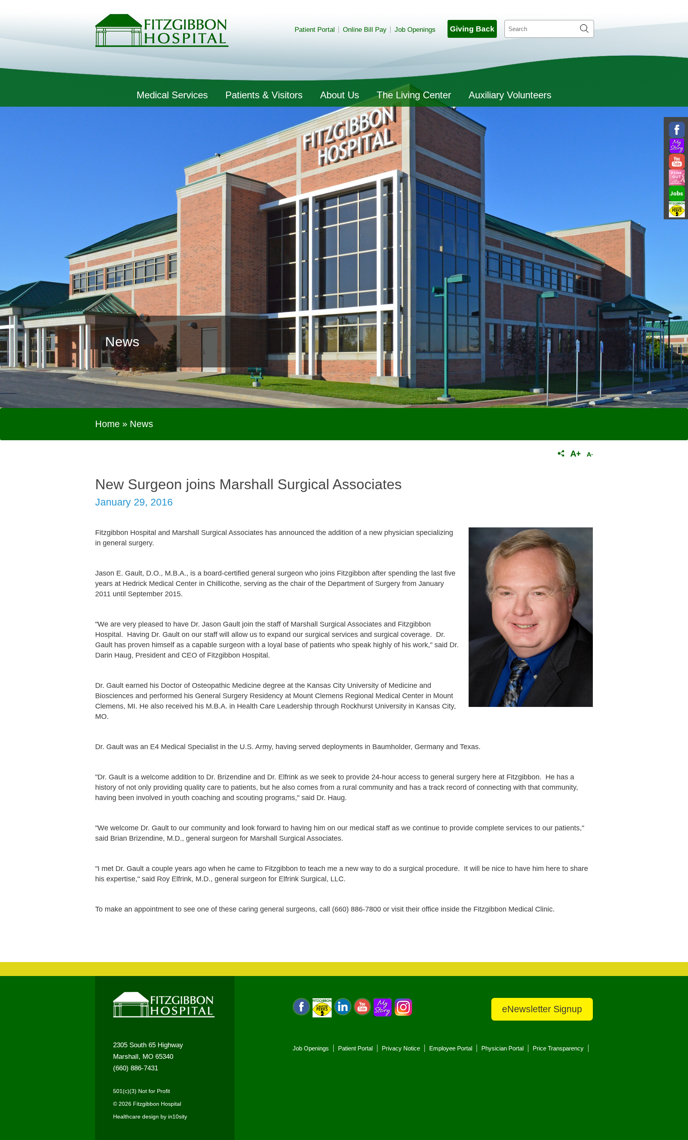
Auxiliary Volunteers (510, 95)
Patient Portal (315, 29)
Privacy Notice (401, 1048)
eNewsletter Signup (542, 1009)
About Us (339, 95)
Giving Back (472, 29)
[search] (549, 29)
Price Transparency (558, 1048)
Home (107, 424)
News (141, 424)
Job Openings (415, 29)
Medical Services (172, 95)
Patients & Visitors (264, 95)
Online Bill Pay (365, 29)
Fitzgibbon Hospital (162, 30)
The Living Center (414, 95)
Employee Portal (450, 1048)
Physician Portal (502, 1048)
